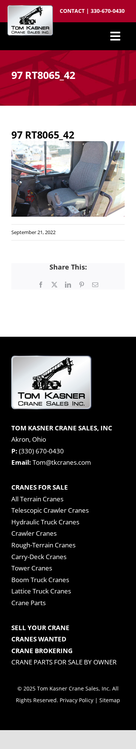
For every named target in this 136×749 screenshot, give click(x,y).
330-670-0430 (108, 10)
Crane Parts (28, 602)
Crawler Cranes (34, 533)
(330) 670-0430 (41, 451)
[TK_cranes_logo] (30, 8)
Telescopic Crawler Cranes (50, 510)
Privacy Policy (76, 700)
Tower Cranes (31, 568)
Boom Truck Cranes (40, 579)
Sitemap (109, 700)
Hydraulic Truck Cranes (45, 522)
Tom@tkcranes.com (61, 462)
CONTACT (73, 10)
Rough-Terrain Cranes (43, 545)
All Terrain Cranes (37, 499)
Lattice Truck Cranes (41, 591)
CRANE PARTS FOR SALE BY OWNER (64, 662)
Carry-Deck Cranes (38, 556)
